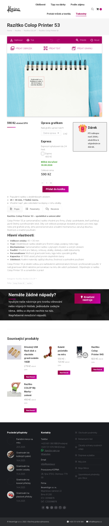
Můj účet (82, 461)
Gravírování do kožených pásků (23, 454)
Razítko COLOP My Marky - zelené (29, 390)
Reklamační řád (85, 439)
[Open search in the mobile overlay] (92, 9)
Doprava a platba (86, 455)
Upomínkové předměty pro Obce (88, 476)
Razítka (19, 278)
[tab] (14, 209)
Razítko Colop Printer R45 (97, 351)
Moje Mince (83, 468)
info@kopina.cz (48, 464)
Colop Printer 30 (19, 283)
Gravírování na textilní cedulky (23, 468)
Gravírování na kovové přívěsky (23, 481)
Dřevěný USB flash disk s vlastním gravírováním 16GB (31, 354)
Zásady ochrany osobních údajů (90, 447)
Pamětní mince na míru (24, 441)
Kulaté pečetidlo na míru (63, 351)
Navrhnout (30, 377)
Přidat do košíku (55, 189)
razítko (29, 283)
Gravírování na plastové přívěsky (24, 495)
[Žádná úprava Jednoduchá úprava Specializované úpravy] (51, 133)
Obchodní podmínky (87, 432)
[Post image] (10, 440)
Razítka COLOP (29, 278)
